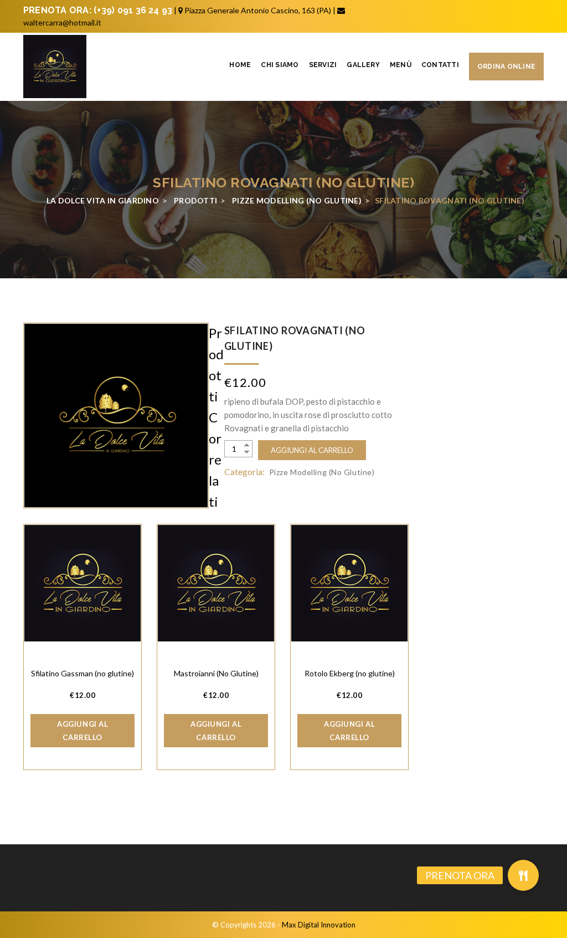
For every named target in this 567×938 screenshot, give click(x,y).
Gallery (363, 65)
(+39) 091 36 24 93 (133, 10)
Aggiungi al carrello (312, 450)
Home (240, 65)
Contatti (440, 65)
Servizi (323, 65)
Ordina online (506, 66)
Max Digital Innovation (318, 924)
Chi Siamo (279, 65)
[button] (523, 875)
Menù (400, 65)
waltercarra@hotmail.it (62, 22)
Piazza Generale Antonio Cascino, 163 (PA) (257, 10)
